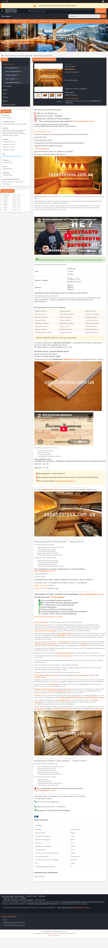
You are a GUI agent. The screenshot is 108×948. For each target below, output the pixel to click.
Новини (5, 90)
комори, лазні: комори (51, 675)
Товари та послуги (19, 21)
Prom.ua (64, 931)
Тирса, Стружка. (10, 79)
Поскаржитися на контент (50, 933)
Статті (5, 93)
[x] (37, 817)
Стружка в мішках (11, 75)
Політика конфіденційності (67, 933)
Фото (5, 920)
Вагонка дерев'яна (25, 55)
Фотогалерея (7, 86)
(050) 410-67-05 (41, 585)
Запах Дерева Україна (12, 82)
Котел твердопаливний (12, 71)
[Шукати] (103, 16)
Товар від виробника (41, 148)
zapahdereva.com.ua (72, 359)
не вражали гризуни (81, 675)
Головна (6, 21)
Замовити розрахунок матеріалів (14, 922)
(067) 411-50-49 (41, 588)
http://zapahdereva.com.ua (84, 121)
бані (91, 675)
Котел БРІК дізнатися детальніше (14, 925)
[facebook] (35, 817)
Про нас (33, 21)
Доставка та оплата (57, 21)
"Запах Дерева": (58, 597)
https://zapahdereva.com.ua (13, 156)
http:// (82, 594)
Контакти (43, 21)
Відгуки (5, 101)
